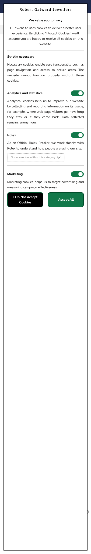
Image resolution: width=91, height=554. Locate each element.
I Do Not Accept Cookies (25, 200)
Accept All (66, 199)
